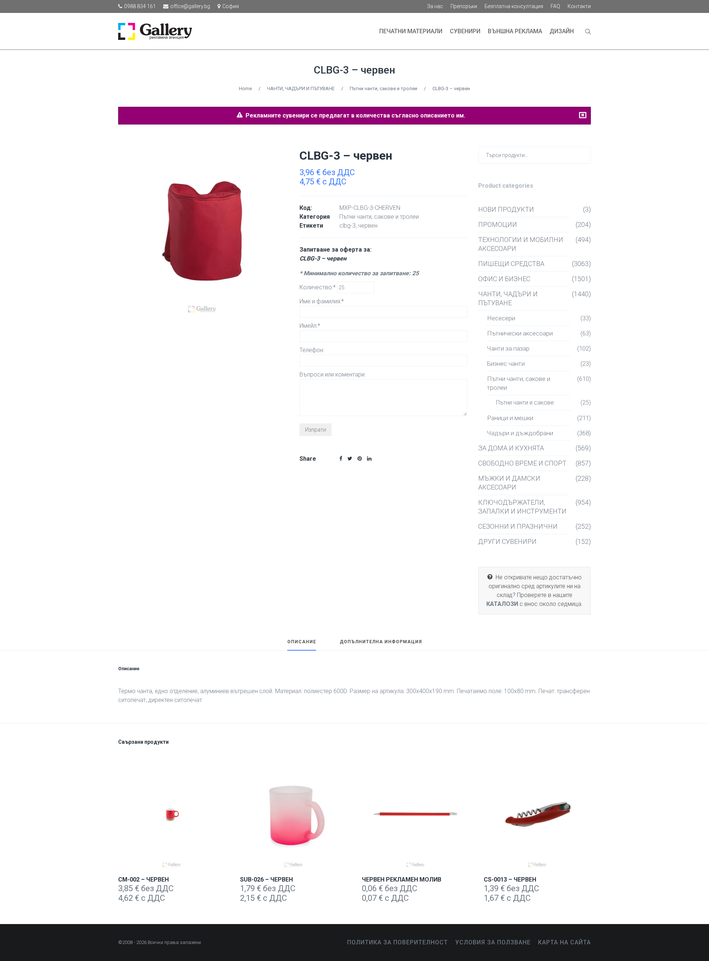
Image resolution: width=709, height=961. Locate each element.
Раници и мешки (510, 418)
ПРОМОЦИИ (497, 224)
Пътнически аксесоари (520, 333)
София (230, 6)
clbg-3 (347, 225)
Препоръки (464, 6)
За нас (435, 6)
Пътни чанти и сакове (525, 402)
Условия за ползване (493, 942)
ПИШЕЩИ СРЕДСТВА (511, 263)
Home (245, 88)
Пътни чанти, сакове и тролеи (383, 88)
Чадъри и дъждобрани (520, 433)
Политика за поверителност (397, 942)
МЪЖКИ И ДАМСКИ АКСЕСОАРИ (509, 482)
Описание (301, 642)
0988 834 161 (140, 6)
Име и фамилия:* (321, 301)
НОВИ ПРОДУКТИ (506, 209)
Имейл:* (309, 325)
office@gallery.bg (190, 6)
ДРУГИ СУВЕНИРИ (507, 541)
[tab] (301, 645)
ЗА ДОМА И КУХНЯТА (511, 448)
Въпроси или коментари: (332, 374)
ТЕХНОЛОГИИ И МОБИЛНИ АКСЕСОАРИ (520, 244)
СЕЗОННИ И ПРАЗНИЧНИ (518, 526)
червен (367, 225)
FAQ (555, 6)
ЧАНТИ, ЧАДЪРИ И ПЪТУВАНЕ (301, 88)
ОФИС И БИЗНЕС (504, 279)
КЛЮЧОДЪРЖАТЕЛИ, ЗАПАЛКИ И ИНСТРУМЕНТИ (522, 506)
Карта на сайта (564, 942)
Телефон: (311, 350)
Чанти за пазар (508, 348)
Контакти (579, 6)
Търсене (583, 154)
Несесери (501, 318)
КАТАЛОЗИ (502, 603)
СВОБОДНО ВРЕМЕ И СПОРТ (522, 463)
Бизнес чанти (506, 363)
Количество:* (318, 287)
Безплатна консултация (513, 6)
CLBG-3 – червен (354, 70)
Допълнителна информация (381, 642)
